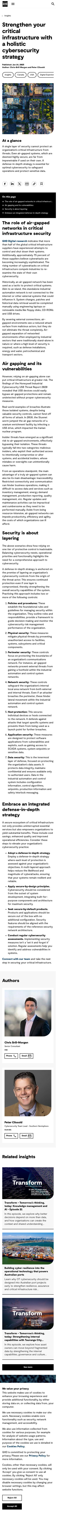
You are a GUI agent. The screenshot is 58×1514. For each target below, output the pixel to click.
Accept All (12, 1506)
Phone (9, 1056)
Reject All (12, 1498)
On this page (9, 197)
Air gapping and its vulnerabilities (19, 205)
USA (32, 75)
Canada (20, 75)
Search (53, 4)
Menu (13, 4)
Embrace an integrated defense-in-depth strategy (26, 213)
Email (24, 1056)
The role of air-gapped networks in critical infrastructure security (29, 202)
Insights (8, 16)
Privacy (37, 1456)
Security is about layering (16, 209)
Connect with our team (16, 959)
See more (28, 1367)
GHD (5, 4)
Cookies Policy (16, 1446)
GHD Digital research (14, 241)
